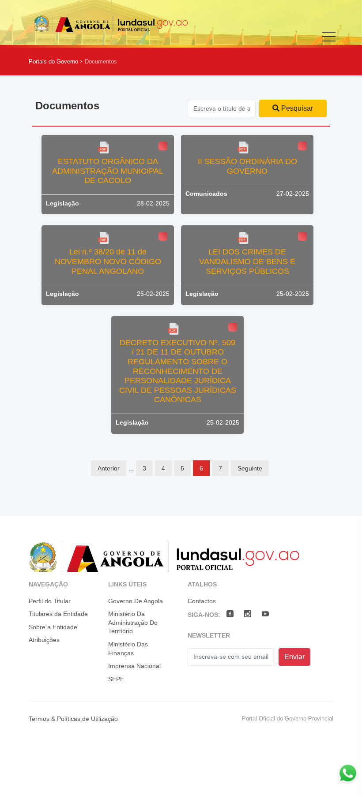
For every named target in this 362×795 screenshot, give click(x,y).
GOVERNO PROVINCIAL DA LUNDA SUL (111, 24)
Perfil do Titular (50, 601)
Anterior (109, 468)
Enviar (294, 657)
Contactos (202, 601)
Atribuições (44, 639)
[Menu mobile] (329, 42)
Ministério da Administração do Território (133, 622)
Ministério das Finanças (128, 649)
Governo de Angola (135, 601)
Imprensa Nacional (134, 665)
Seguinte (250, 468)
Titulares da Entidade (58, 613)
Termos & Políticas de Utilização (73, 718)
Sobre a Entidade (53, 627)
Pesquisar (296, 108)
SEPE (116, 679)
